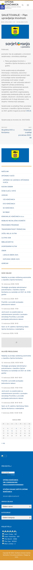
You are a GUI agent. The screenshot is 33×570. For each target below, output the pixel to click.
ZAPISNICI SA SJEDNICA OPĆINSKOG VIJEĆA (16, 181)
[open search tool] (22, 5)
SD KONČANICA (8, 208)
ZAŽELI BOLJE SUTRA (9, 233)
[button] (2, 7)
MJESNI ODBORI (7, 187)
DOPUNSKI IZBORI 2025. (11, 259)
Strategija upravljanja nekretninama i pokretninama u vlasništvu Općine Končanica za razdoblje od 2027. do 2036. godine (16, 290)
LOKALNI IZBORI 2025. (11, 255)
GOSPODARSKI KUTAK (9, 246)
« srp (3, 443)
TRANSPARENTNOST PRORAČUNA (13, 229)
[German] (9, 470)
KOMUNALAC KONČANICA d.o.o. (12, 216)
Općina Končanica (12, 3)
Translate (12, 474)
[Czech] (4, 470)
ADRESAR (4, 263)
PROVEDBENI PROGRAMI (10, 225)
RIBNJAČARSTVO (7, 242)
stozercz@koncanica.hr (11, 496)
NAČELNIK (5, 171)
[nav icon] (28, 5)
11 (7, 431)
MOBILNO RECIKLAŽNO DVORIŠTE (13, 221)
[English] (6, 470)
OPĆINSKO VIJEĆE (7, 176)
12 (12, 431)
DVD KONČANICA (9, 204)
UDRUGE (4, 195)
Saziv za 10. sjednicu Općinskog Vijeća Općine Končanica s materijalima (14, 328)
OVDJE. (29, 111)
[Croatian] (2, 470)
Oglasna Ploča (23, 22)
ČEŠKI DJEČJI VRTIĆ (8, 191)
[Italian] (11, 470)
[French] (8, 470)
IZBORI (3, 250)
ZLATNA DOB (6, 238)
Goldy (16, 557)
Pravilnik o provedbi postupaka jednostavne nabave (12, 303)
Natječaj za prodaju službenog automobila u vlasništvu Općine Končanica (16, 278)
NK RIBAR (6, 212)
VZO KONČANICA (9, 199)
